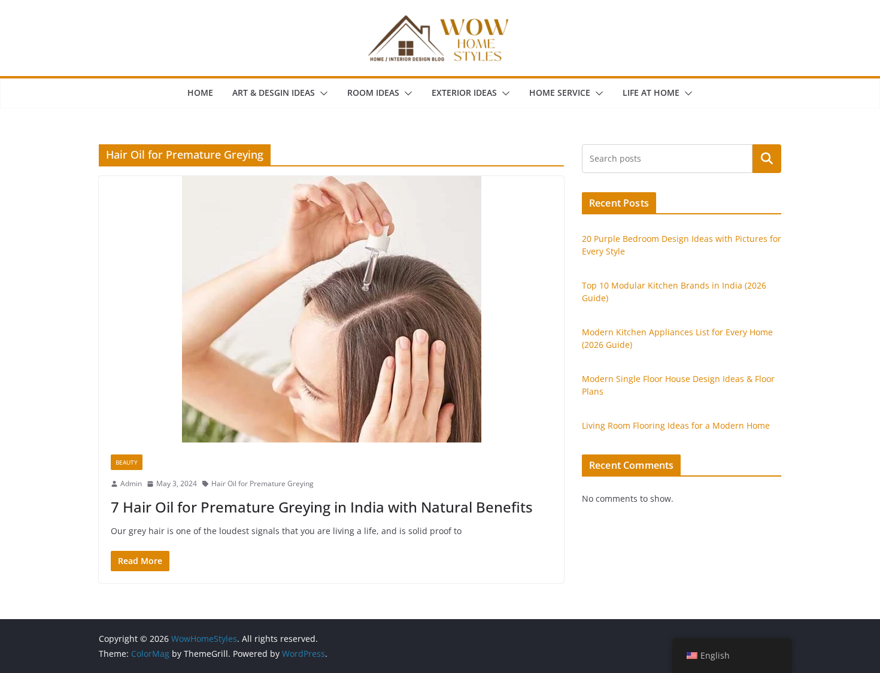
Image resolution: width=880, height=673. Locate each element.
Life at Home (651, 92)
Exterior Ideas (464, 92)
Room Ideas (373, 92)
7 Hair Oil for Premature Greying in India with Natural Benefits (322, 507)
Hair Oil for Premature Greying (262, 483)
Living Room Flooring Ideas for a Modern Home (676, 425)
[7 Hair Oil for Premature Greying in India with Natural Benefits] (331, 309)
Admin (131, 483)
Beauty (127, 462)
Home (200, 92)
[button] (321, 93)
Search (766, 158)
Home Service (559, 92)
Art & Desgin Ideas (273, 92)
